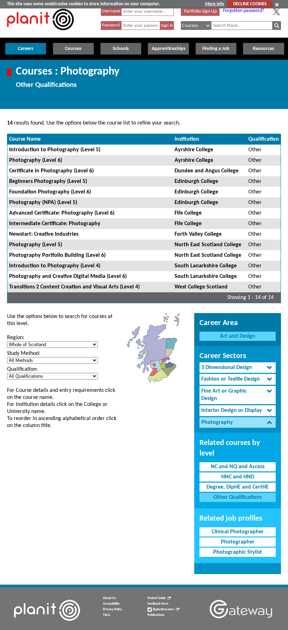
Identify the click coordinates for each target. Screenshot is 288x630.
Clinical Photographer (238, 532)
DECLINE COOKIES (250, 4)
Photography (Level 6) (35, 160)
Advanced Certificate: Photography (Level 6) (61, 213)
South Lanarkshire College (206, 266)
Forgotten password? (243, 10)
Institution (187, 139)
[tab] (237, 367)
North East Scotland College (208, 245)
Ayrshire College (194, 150)
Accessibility (111, 603)
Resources (263, 48)
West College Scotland (201, 287)
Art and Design (237, 336)
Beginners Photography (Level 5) (48, 181)
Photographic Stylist (237, 552)
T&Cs (106, 615)
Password (111, 25)
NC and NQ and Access (237, 467)
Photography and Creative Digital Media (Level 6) (68, 276)
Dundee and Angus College (206, 171)
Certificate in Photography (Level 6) (51, 171)
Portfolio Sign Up (200, 11)
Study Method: (23, 353)
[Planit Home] (40, 34)
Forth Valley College (198, 234)
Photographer (238, 542)
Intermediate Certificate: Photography (54, 224)
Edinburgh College (196, 181)
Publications (156, 615)
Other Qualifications (238, 497)
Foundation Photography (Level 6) (50, 192)
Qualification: (22, 369)
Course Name (25, 139)
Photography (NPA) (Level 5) (43, 202)
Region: (15, 338)
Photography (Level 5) (35, 245)
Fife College (188, 213)
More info (214, 4)
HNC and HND (237, 477)
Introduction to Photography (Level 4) (54, 266)
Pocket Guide (157, 598)
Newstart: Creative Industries (43, 234)
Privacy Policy (112, 609)
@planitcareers (163, 609)
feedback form (158, 603)
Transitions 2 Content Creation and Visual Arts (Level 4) (74, 287)
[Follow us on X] (276, 11)
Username (111, 11)
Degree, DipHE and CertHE (238, 487)
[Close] (277, 4)
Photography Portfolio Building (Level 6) (57, 255)
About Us (109, 598)
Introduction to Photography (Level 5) (54, 150)
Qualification (263, 139)
